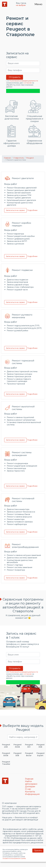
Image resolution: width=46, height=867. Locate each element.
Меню (38, 4)
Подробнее (32, 210)
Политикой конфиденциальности (23, 81)
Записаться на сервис (15, 210)
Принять (38, 850)
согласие (27, 83)
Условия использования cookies (14, 858)
